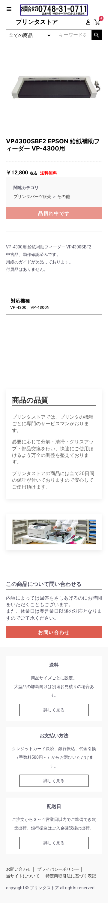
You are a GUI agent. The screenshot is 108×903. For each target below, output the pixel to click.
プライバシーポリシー (58, 869)
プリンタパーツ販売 (32, 196)
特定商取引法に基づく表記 (71, 875)
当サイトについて (23, 875)
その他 (63, 196)
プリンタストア (37, 22)
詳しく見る (54, 709)
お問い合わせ (54, 632)
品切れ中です (54, 213)
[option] (54, 87)
